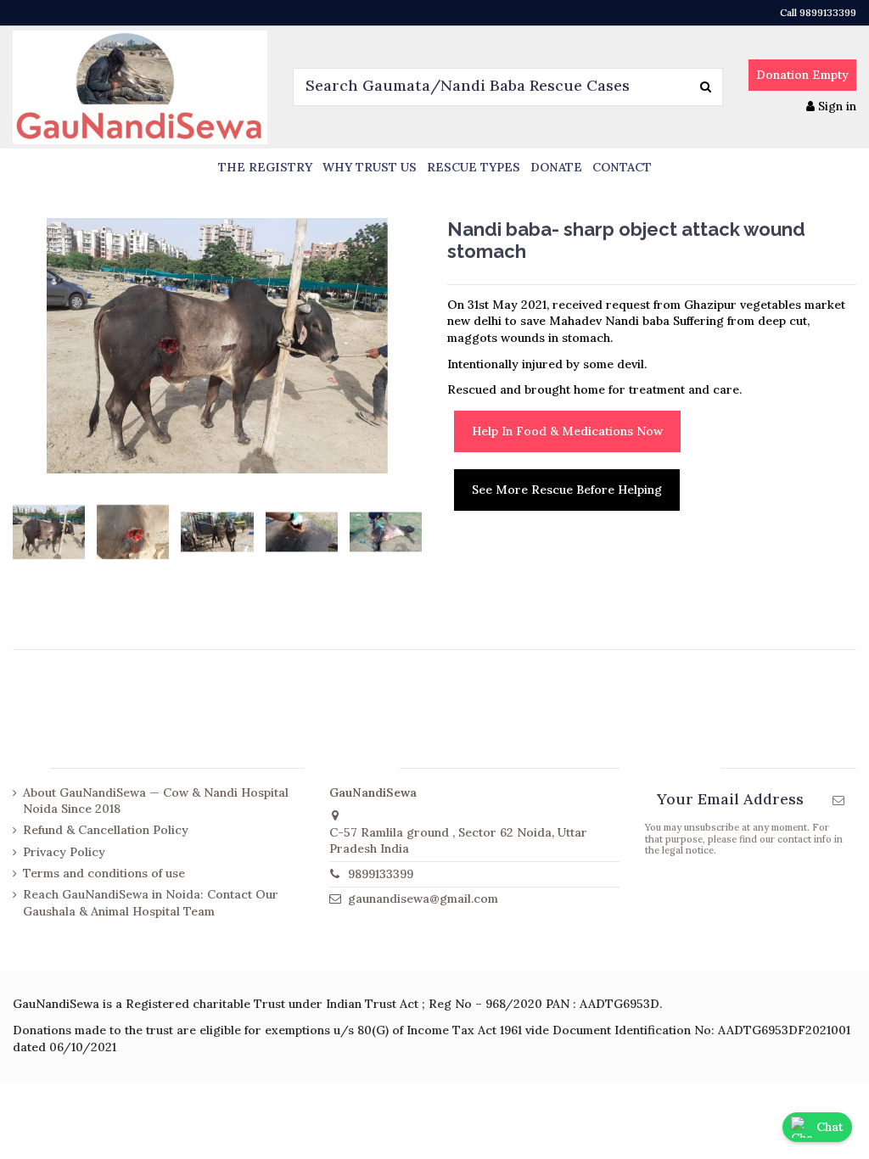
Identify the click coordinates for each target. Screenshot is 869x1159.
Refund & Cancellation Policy (105, 829)
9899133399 (380, 874)
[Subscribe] (838, 801)
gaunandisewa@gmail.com (423, 898)
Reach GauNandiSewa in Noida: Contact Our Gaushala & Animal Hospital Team (150, 903)
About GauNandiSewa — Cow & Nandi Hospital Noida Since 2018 (156, 801)
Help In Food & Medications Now (567, 431)
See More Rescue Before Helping (567, 489)
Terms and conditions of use (104, 873)
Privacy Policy (64, 851)
